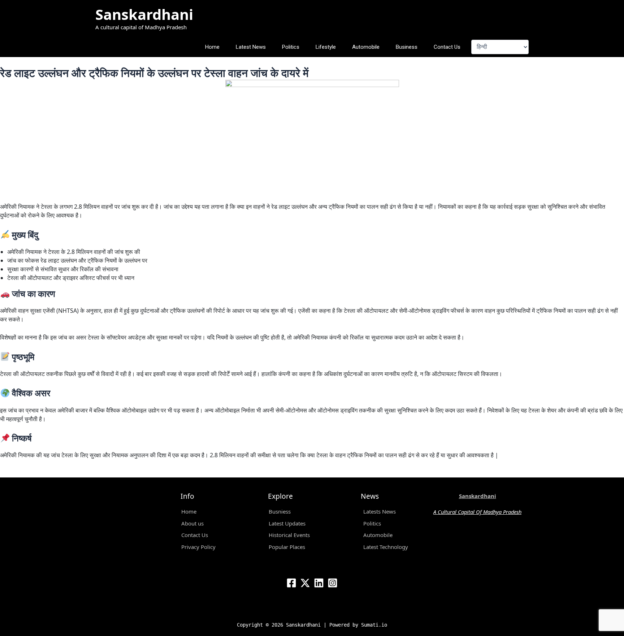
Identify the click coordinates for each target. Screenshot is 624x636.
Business (406, 47)
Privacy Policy (198, 546)
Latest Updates (287, 523)
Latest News (251, 47)
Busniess (280, 511)
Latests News (379, 511)
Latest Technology (385, 546)
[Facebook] (291, 582)
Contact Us (447, 47)
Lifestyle (326, 47)
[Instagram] (332, 582)
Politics (290, 47)
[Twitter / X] (305, 582)
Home (212, 47)
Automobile (366, 47)
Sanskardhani (144, 14)
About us (192, 523)
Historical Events (289, 534)
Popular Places (287, 546)
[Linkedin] (318, 582)
